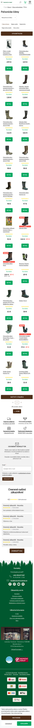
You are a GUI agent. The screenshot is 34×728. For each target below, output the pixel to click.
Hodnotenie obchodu (17, 491)
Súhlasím (24, 723)
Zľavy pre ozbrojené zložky (17, 618)
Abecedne (16, 28)
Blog (17, 620)
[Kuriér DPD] (11, 679)
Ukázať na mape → (17, 649)
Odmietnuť (8, 723)
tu (21, 713)
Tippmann (15, 674)
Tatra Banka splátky (24, 674)
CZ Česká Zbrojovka (11, 672)
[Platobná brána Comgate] (22, 686)
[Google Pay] (17, 699)
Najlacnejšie (14, 24)
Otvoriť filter (17, 33)
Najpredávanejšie (6, 28)
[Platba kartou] (11, 693)
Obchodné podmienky (17, 598)
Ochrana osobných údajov (17, 600)
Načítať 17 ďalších (17, 397)
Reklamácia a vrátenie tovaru (17, 603)
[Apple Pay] (22, 693)
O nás (17, 613)
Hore (18, 411)
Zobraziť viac (17, 551)
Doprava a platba (17, 596)
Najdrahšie (23, 24)
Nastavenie (16, 717)
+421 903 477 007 (19, 575)
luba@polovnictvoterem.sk (18, 580)
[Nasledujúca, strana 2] (17, 402)
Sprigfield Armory (23, 672)
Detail (9, 68)
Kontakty (17, 594)
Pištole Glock (8, 674)
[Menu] (30, 2)
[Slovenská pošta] (11, 686)
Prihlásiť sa (8, 479)
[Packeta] (22, 679)
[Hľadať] (20, 2)
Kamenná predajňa (17, 616)
